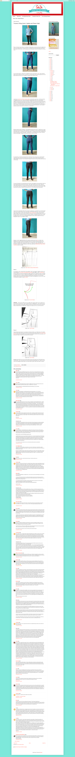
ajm (16, 718)
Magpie (17, 473)
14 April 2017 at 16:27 (19, 470)
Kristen (17, 508)
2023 (50, 62)
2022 (50, 63)
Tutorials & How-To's (36, 16)
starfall (17, 677)
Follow (50, 51)
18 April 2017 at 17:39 (19, 638)
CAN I (17, 390)
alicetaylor (17, 693)
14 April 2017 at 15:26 (19, 443)
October (51, 73)
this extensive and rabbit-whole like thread (26, 272)
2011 (50, 97)
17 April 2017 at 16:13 (19, 625)
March (51, 87)
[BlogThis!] (22, 364)
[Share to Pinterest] (25, 364)
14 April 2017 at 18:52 (19, 485)
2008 (50, 100)
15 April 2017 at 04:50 (19, 539)
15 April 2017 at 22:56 (19, 586)
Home (14, 16)
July (51, 76)
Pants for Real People (32, 212)
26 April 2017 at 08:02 (19, 690)
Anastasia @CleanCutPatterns (20, 734)
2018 (50, 68)
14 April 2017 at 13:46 (19, 418)
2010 (50, 98)
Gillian (17, 370)
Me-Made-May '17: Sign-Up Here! (55, 85)
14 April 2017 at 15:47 (19, 459)
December (51, 70)
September (52, 74)
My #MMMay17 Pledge (53, 81)
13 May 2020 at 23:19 (19, 739)
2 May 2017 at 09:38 (18, 705)
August (51, 75)
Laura (17, 668)
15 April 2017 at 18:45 (19, 578)
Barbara (17, 581)
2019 (50, 67)
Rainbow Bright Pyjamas (53, 82)
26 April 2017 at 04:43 (19, 681)
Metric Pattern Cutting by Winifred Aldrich (32, 267)
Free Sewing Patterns (46, 16)
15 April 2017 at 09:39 (19, 550)
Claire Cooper (18, 501)
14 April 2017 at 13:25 (19, 387)
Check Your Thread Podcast (18, 18)
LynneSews (17, 532)
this (37, 240)
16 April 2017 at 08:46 (19, 597)
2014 (50, 93)
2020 (50, 66)
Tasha (17, 568)
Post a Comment (17, 741)
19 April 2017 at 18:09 (19, 658)
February (51, 88)
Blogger (41, 752)
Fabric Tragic (18, 400)
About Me (19, 16)
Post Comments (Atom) (20, 744)
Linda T (17, 382)
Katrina (17, 521)
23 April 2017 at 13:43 (19, 674)
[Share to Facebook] (24, 364)
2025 (50, 60)
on (37, 73)
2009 (50, 99)
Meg (16, 457)
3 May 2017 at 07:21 (18, 715)
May (51, 79)
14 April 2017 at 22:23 (19, 505)
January (51, 89)
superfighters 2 (18, 696)
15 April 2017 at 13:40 (19, 565)
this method (26, 277)
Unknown (17, 411)
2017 (50, 69)
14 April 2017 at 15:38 (19, 454)
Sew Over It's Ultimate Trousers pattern (24, 99)
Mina (16, 700)
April (51, 80)
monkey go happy (22, 696)
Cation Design (32, 328)
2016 (50, 91)
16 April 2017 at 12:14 (19, 619)
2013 (50, 94)
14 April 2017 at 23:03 (19, 518)
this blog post (42, 272)
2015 (50, 92)
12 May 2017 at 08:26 (19, 731)
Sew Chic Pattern (31, 299)
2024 (50, 61)
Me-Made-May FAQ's (26, 16)
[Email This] (21, 364)
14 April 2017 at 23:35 (19, 529)
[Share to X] (23, 364)
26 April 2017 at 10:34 (19, 697)
